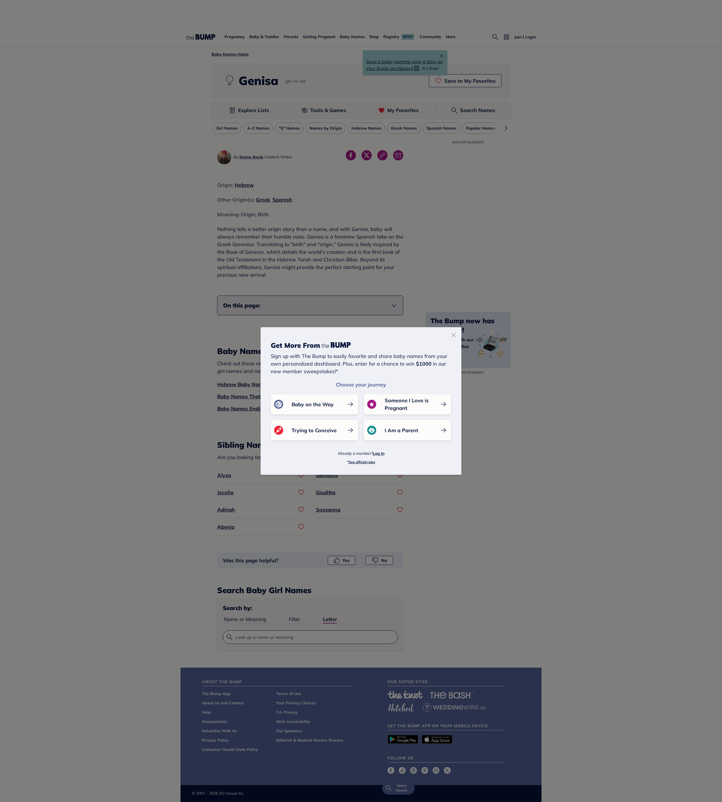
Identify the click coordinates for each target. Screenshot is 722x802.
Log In (378, 453)
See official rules (362, 462)
